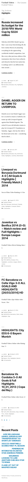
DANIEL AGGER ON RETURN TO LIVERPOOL (13, 104)
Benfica (9, 260)
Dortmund (19, 153)
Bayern (5, 358)
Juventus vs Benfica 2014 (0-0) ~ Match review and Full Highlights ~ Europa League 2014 (14, 230)
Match (18, 206)
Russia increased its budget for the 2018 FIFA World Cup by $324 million (12, 29)
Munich (18, 358)
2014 (4, 204)
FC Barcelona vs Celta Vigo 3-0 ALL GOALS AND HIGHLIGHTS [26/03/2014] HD (13, 286)
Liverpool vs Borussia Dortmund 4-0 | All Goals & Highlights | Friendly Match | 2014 (14, 177)
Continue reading (8, 73)
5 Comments (6, 208)
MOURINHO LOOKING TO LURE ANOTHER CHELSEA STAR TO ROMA (13, 459)
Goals (3, 155)
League (15, 262)
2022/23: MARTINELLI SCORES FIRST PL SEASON (13, 445)
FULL (17, 260)
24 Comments (7, 360)
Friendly (20, 204)
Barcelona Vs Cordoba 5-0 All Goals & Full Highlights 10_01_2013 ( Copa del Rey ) (13, 382)
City (15, 84)
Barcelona (6, 84)
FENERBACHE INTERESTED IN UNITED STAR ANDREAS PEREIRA (13, 451)
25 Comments (7, 266)
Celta (17, 314)
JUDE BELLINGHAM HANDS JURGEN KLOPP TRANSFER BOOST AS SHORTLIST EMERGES (12, 437)
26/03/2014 (6, 314)
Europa (13, 260)
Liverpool (13, 206)
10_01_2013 (6, 412)
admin (5, 200)
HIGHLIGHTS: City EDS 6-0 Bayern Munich (13, 333)
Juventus (4, 86)
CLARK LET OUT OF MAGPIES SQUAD (10, 466)
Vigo (9, 316)
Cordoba (21, 412)
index (4, 80)
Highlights (20, 84)
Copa (17, 412)
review (3, 264)
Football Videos (8, 3)
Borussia (11, 84)
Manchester (20, 155)
